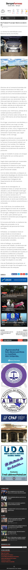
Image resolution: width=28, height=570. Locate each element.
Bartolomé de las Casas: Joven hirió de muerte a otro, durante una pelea (16, 532)
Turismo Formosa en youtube (7, 561)
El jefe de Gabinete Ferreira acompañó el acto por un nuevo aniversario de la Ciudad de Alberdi (17, 526)
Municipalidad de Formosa (7, 555)
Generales (5, 27)
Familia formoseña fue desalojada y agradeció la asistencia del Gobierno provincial (16, 503)
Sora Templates (18, 568)
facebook (20, 340)
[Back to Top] (14, 566)
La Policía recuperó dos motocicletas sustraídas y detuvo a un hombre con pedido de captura (13, 309)
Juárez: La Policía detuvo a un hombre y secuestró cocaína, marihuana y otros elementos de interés (13, 295)
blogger (25, 340)
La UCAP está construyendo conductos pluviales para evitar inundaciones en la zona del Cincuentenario (16, 520)
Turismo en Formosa (5, 560)
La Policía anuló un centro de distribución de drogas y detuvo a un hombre (14, 323)
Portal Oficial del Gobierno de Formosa (10, 556)
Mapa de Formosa (5, 553)
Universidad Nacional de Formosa (8, 558)
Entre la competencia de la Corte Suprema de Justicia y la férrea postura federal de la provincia (17, 492)
